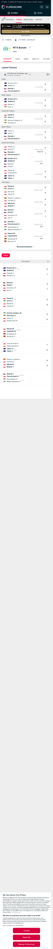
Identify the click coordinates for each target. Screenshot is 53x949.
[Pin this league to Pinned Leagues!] (30, 47)
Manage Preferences (26, 944)
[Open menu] (47, 7)
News (26, 59)
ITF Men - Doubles (26, 40)
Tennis (8, 40)
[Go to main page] (14, 7)
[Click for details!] (25, 87)
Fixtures (47, 59)
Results (35, 59)
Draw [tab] (5, 255)
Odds (17, 59)
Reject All (26, 937)
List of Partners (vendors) (13, 925)
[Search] (42, 7)
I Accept (26, 930)
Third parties (16, 912)
